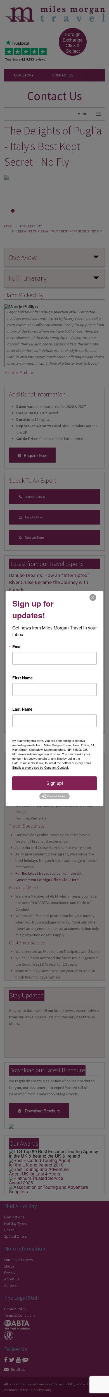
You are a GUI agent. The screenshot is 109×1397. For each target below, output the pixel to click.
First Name (22, 678)
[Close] (93, 597)
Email (17, 646)
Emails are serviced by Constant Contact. (40, 767)
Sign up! (54, 783)
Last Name (22, 709)
